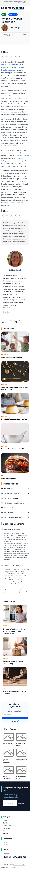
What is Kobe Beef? (8, 478)
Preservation (7, 825)
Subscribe (15, 718)
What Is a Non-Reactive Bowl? (12, 449)
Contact (5, 845)
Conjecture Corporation (19, 865)
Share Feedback (21, 322)
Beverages (5, 355)
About (5, 842)
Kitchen (4, 384)
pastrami (19, 158)
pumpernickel (24, 155)
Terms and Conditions (14, 867)
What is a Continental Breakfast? (6, 760)
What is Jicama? (7, 743)
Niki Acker (14, 27)
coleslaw (4, 163)
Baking (5, 658)
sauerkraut (14, 65)
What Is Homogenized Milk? (11, 357)
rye (15, 70)
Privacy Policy (4, 867)
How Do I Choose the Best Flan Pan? (14, 419)
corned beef (5, 65)
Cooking (6, 626)
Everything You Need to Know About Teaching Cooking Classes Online (14, 631)
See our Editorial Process (10, 322)
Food (3, 476)
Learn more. (15, 3)
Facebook (6, 853)
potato (13, 75)
